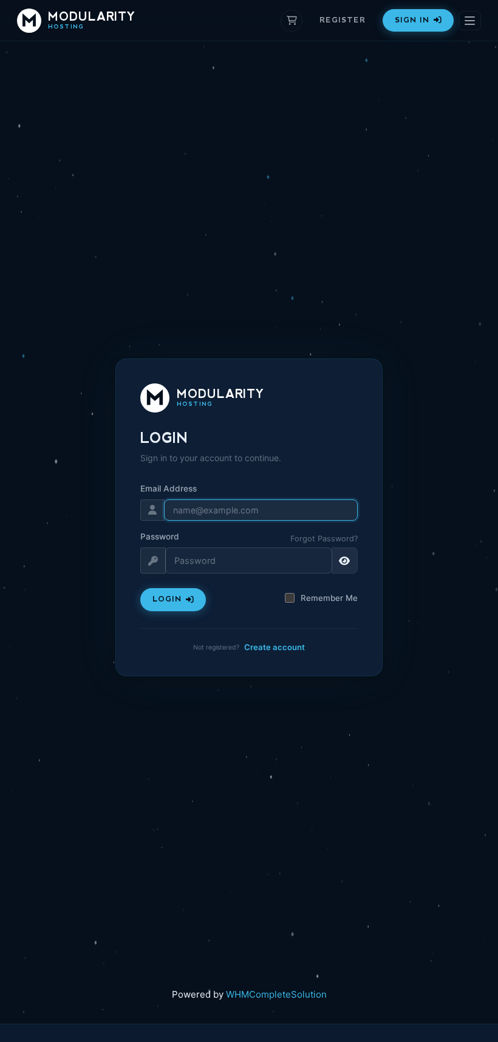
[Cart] (291, 21)
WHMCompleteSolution (276, 994)
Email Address (168, 488)
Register (342, 20)
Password (159, 536)
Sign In (412, 20)
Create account (274, 647)
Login (167, 599)
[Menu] (470, 20)
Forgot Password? (324, 538)
